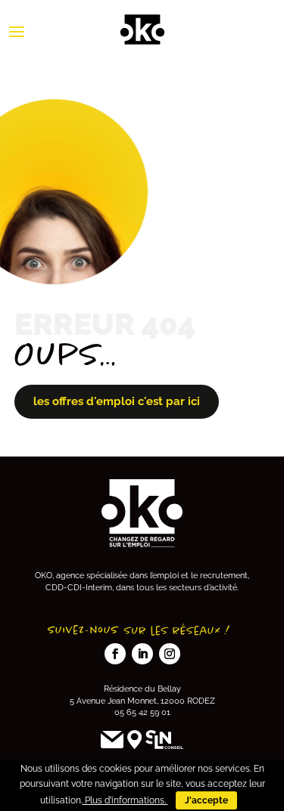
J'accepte (206, 800)
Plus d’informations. (125, 800)
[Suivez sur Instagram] (169, 653)
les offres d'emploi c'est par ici (116, 401)
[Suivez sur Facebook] (115, 653)
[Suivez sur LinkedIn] (142, 653)
